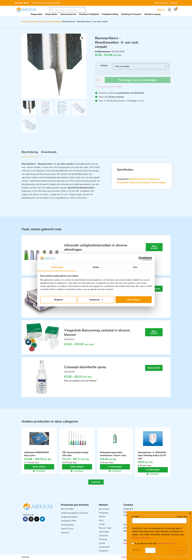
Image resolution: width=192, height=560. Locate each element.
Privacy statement (141, 537)
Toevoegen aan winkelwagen (137, 80)
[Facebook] (25, 518)
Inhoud (104, 65)
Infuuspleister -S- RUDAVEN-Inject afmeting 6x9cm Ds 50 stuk (152, 455)
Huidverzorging (54, 21)
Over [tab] (135, 267)
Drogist (43, 21)
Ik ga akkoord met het (155, 543)
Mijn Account (161, 2)
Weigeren (58, 299)
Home (24, 21)
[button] (82, 38)
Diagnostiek (123, 182)
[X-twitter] (36, 518)
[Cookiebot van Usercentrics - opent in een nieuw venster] (140, 259)
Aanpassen (94, 299)
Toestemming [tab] (57, 267)
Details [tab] (96, 267)
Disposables (33, 21)
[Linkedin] (42, 518)
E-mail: (136, 516)
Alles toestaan (133, 299)
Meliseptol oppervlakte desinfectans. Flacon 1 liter (113, 454)
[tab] (30, 153)
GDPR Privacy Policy (167, 543)
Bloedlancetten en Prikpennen (144, 179)
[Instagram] (30, 518)
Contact (173, 2)
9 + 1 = (137, 550)
